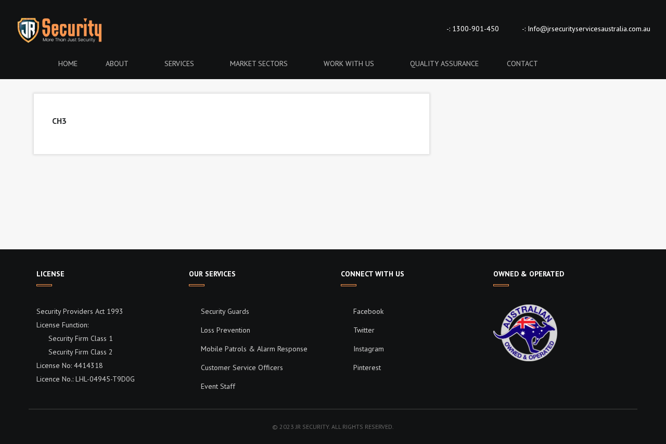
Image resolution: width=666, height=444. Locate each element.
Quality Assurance (444, 63)
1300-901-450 (475, 28)
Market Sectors (259, 63)
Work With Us (349, 63)
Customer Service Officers (242, 367)
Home (68, 63)
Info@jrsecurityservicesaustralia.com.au (589, 28)
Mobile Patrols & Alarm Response (254, 348)
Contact (522, 63)
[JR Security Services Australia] (83, 30)
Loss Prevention (225, 330)
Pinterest (366, 367)
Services (179, 63)
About (117, 63)
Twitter (363, 330)
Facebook (367, 311)
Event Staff (218, 386)
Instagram (367, 348)
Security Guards (225, 311)
